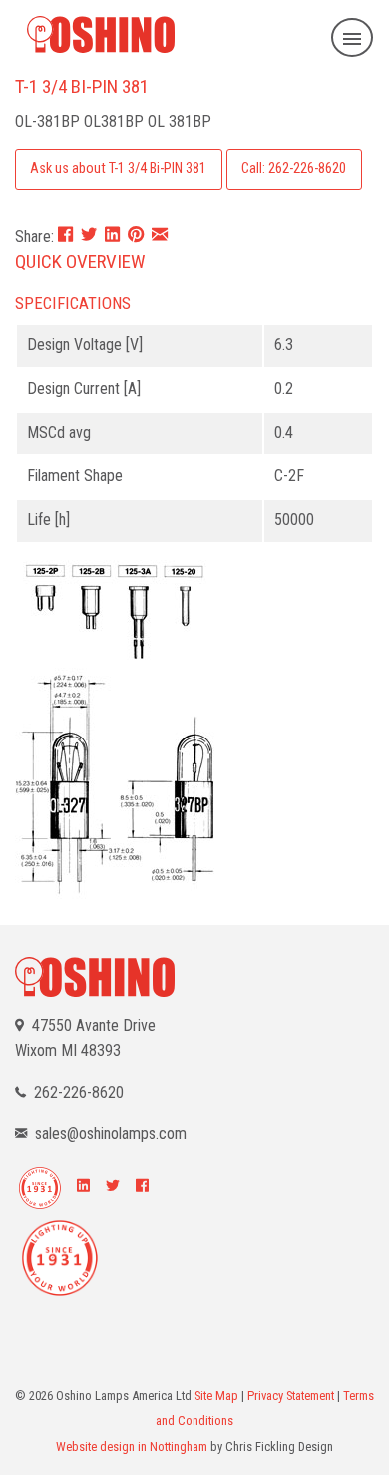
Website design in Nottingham (131, 1446)
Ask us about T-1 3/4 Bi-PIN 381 (118, 168)
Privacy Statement (290, 1395)
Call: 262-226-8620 (293, 168)
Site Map (216, 1395)
